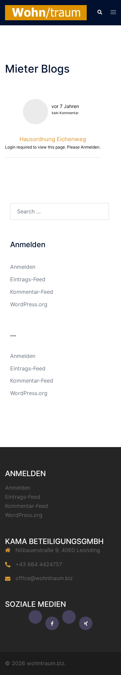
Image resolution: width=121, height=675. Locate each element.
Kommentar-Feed (31, 291)
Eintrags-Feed (27, 279)
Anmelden (22, 266)
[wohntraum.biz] (46, 12)
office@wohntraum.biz (44, 578)
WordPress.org (28, 304)
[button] (99, 12)
